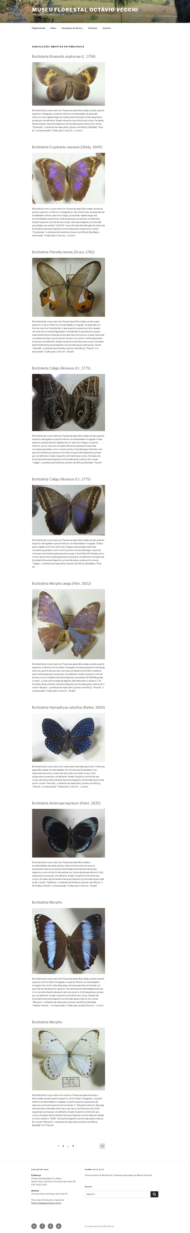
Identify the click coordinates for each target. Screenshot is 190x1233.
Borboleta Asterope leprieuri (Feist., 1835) (66, 803)
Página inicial (38, 28)
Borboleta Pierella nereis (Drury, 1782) (63, 252)
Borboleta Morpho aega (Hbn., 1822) (61, 583)
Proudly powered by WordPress (99, 1226)
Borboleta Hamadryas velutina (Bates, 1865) (68, 707)
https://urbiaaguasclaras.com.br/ (46, 1203)
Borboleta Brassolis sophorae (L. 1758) (64, 56)
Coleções (92, 28)
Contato (107, 28)
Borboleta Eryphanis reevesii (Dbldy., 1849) (67, 147)
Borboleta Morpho (47, 902)
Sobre (53, 28)
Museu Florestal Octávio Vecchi (85, 10)
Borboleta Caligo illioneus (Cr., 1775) (61, 368)
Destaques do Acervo (72, 28)
